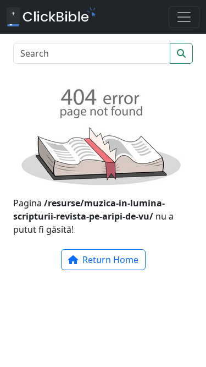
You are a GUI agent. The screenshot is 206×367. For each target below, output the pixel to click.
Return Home (109, 260)
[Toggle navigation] (184, 17)
